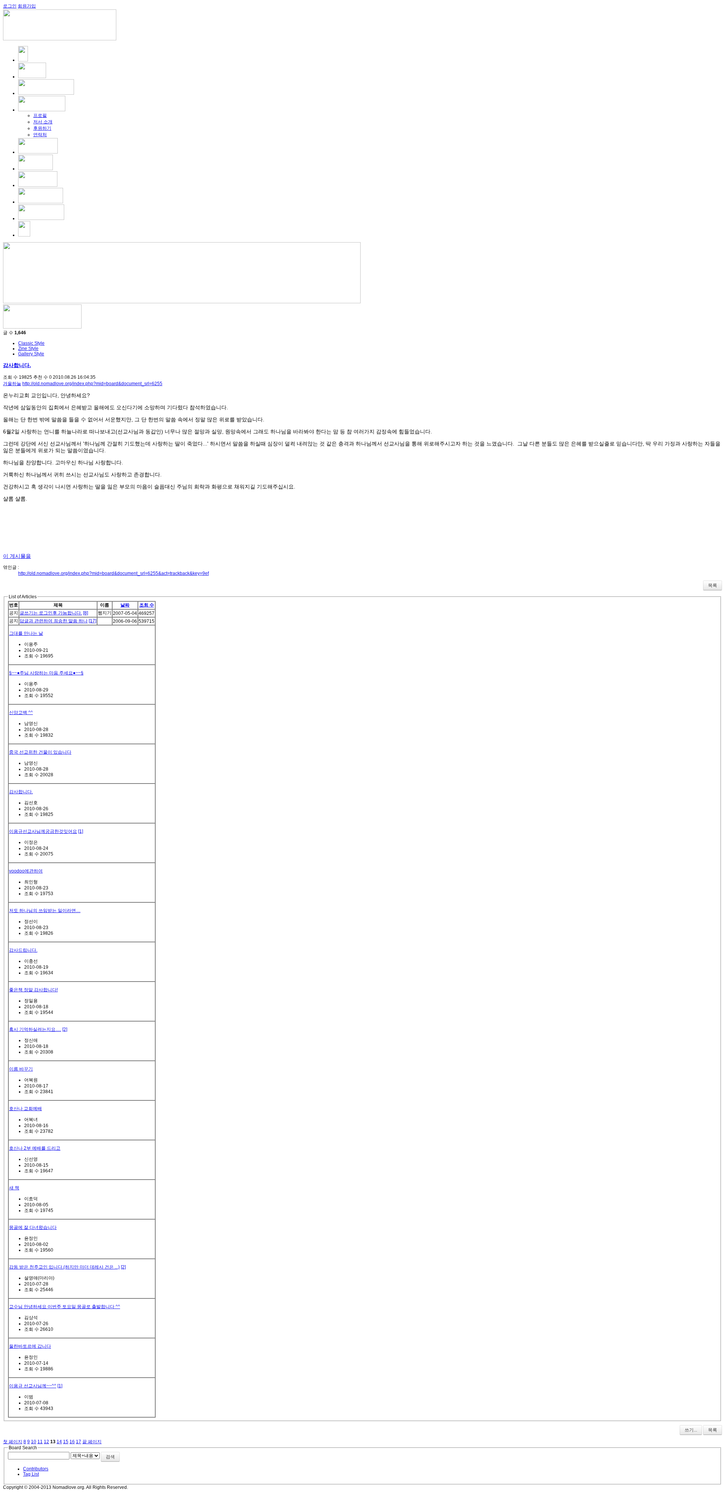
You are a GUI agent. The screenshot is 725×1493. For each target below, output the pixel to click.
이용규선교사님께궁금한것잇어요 (43, 831)
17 (78, 1441)
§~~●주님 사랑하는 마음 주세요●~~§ (46, 673)
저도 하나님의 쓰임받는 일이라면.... (44, 910)
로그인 (10, 6)
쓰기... (691, 1430)
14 (59, 1441)
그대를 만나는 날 (26, 633)
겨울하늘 (12, 383)
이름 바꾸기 (21, 1069)
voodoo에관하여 (26, 871)
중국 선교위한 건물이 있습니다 (40, 752)
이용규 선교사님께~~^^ (32, 1386)
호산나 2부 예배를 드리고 (34, 1148)
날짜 (125, 605)
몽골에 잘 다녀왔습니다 (33, 1227)
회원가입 (27, 6)
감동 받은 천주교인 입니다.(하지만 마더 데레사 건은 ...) (64, 1267)
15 (65, 1441)
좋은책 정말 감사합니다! (33, 989)
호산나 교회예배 (25, 1108)
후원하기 (42, 128)
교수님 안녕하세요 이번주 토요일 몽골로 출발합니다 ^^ (64, 1306)
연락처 (40, 134)
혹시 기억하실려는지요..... (35, 1029)
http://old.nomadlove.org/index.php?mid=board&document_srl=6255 (92, 383)
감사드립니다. (23, 950)
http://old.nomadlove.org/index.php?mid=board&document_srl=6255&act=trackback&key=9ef (113, 573)
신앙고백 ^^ (21, 712)
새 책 (14, 1187)
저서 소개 (42, 121)
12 (46, 1441)
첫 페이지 (12, 1441)
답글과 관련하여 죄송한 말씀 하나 (54, 621)
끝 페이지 (92, 1441)
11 (40, 1441)
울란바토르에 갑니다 (30, 1346)
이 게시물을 (17, 556)
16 (72, 1441)
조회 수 (146, 605)
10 (33, 1441)
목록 (712, 585)
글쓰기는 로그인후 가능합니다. (51, 613)
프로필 (40, 115)
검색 (110, 1456)
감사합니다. (17, 365)
